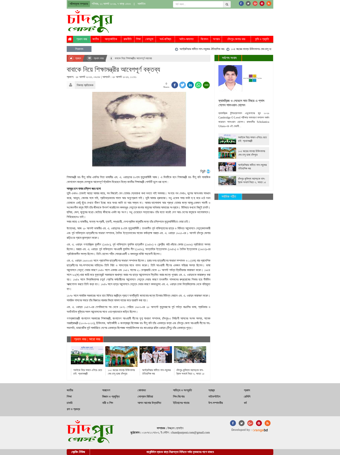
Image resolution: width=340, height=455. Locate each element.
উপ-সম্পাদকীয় (215, 402)
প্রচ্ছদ (77, 58)
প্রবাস (247, 390)
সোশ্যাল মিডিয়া (145, 396)
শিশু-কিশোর (178, 396)
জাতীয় (95, 39)
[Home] (70, 39)
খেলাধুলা (149, 39)
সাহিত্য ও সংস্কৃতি (182, 390)
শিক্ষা (138, 39)
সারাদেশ (106, 390)
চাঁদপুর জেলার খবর (236, 39)
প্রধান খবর (81, 39)
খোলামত (142, 390)
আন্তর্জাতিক (111, 39)
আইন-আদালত (186, 39)
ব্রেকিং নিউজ (78, 452)
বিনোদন (204, 39)
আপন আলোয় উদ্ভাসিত (149, 402)
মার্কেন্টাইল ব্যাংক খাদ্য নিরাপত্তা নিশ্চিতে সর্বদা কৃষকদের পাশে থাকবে (170, 452)
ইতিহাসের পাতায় (181, 402)
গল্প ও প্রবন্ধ (73, 409)
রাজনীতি (128, 39)
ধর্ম (245, 402)
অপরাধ (216, 39)
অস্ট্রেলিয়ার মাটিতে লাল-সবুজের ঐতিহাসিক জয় (194, 49)
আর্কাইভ (141, 3)
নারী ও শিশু (107, 402)
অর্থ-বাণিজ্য (165, 39)
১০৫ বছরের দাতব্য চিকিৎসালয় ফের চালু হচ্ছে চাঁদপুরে (247, 49)
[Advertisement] (201, 21)
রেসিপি (247, 396)
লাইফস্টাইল (214, 396)
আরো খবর (94, 339)
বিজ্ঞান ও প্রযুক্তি (111, 396)
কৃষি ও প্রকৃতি (262, 39)
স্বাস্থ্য (211, 390)
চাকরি (69, 402)
